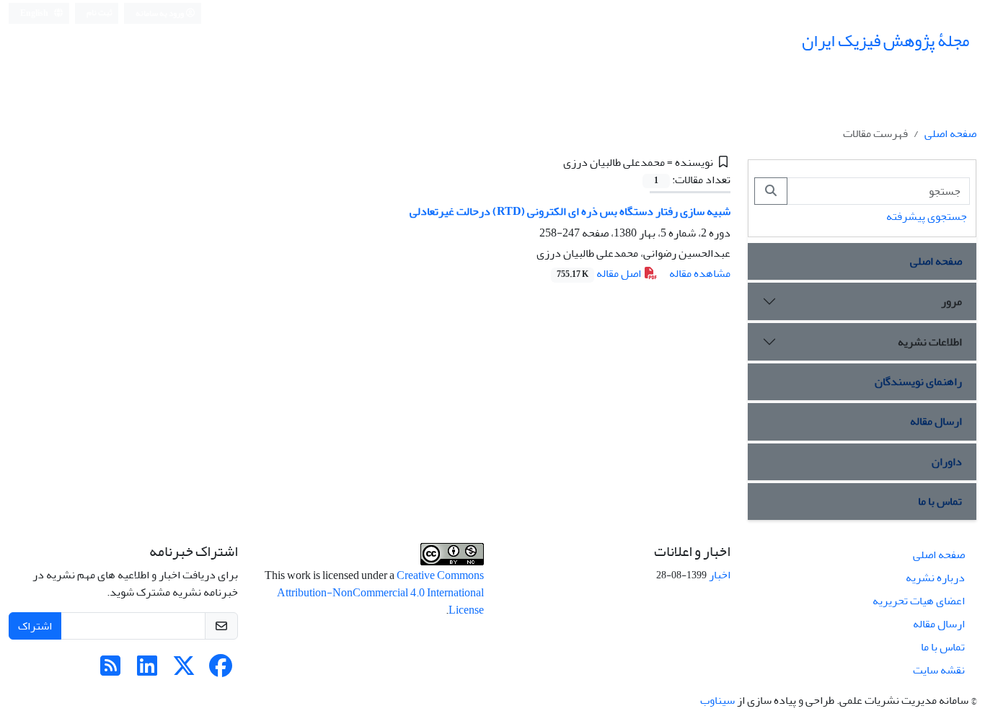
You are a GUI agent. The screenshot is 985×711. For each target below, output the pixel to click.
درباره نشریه (935, 577)
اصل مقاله (600, 273)
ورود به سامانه (160, 13)
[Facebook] (220, 670)
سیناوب (717, 700)
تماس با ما (940, 501)
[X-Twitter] (184, 670)
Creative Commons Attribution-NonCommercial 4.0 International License (380, 593)
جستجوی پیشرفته (926, 216)
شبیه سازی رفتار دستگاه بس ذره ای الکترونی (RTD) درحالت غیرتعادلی (570, 211)
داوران (947, 461)
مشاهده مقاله (699, 273)
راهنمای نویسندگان (918, 381)
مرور (951, 301)
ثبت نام (99, 12)
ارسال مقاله (936, 421)
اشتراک (35, 626)
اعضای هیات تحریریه (919, 600)
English (35, 13)
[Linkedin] (147, 670)
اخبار (719, 575)
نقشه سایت (939, 670)
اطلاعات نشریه (930, 342)
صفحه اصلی (950, 133)
